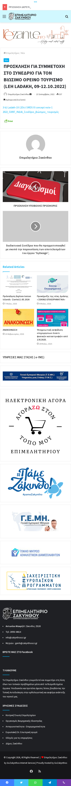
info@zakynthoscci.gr (16, 637)
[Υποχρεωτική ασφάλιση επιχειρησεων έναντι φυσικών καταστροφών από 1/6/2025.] (52, 318)
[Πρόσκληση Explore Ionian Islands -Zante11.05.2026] (18, 284)
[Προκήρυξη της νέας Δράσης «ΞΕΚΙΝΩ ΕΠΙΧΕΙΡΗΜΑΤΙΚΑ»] (52, 284)
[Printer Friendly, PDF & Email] (8, 120)
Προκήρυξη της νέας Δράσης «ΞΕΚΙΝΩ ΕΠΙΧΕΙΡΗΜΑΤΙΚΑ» (52, 298)
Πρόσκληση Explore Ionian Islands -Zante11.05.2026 (17, 298)
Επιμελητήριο (12, 53)
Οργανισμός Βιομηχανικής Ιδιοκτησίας (24, 720)
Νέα (23, 53)
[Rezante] (35, 34)
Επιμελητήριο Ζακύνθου (18, 94)
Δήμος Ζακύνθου (14, 743)
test (35, 2)
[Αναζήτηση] (66, 17)
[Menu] (4, 17)
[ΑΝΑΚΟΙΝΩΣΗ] (18, 318)
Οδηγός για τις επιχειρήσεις (19, 737)
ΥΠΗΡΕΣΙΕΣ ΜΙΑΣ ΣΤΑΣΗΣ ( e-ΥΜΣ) (23, 357)
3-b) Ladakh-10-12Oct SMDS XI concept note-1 (28, 107)
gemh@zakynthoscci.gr (26, 643)
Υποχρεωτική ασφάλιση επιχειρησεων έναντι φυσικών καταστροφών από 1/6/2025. (52, 334)
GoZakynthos (60, 762)
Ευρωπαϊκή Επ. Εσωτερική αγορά (21, 732)
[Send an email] (30, 94)
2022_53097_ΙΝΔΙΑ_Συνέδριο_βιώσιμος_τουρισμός (31, 112)
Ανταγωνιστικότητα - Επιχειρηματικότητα (25, 726)
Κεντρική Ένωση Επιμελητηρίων (21, 715)
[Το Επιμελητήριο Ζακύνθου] (22, 16)
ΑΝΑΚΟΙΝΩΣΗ (10, 329)
